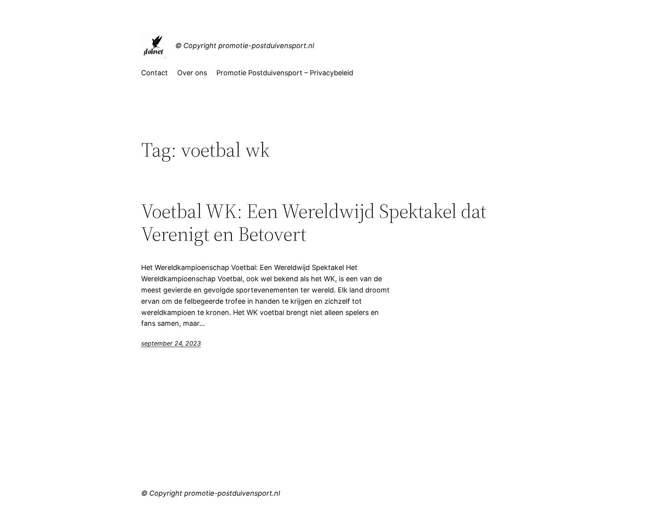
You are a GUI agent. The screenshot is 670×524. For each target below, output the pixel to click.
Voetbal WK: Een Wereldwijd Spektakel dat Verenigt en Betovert (313, 222)
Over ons (192, 73)
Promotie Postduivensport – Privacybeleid (284, 73)
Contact (154, 73)
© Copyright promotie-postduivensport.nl (244, 46)
